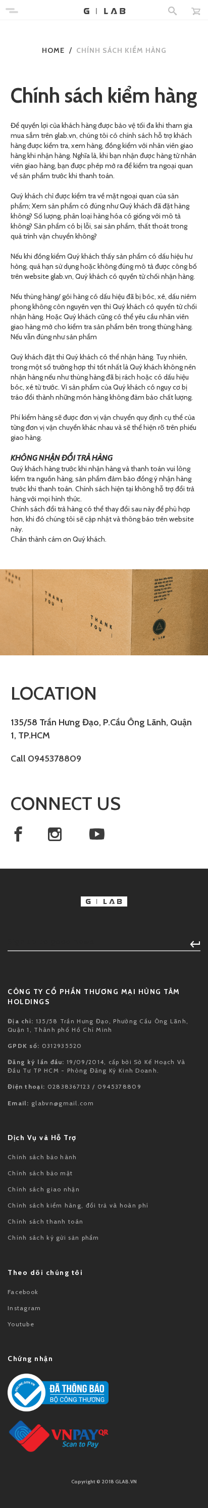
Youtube (21, 1324)
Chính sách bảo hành (42, 1157)
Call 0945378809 (46, 758)
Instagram (24, 1308)
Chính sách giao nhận (44, 1189)
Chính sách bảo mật (40, 1173)
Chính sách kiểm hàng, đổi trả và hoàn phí (78, 1205)
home (53, 50)
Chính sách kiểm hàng (121, 50)
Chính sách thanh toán (45, 1221)
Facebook (23, 1292)
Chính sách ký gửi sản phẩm (53, 1237)
